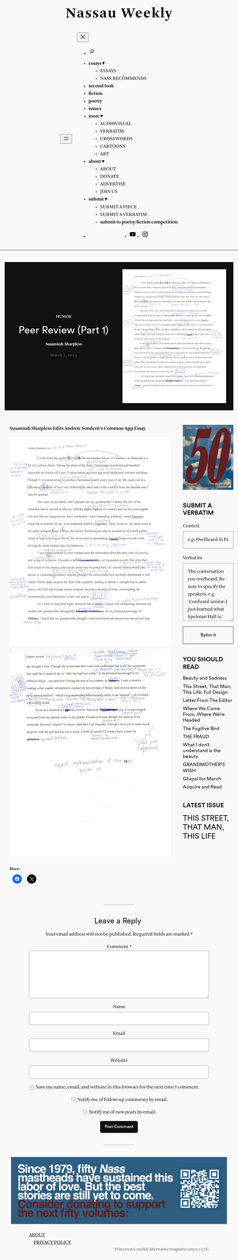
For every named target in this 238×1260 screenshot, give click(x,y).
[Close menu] (83, 37)
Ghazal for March (202, 778)
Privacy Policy (52, 1242)
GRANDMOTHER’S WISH (204, 767)
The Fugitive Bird (201, 728)
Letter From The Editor (207, 700)
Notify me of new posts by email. (122, 1112)
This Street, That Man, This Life (206, 827)
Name (119, 1006)
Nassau (91, 13)
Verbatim (192, 557)
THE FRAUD (196, 736)
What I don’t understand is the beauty (202, 750)
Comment (119, 946)
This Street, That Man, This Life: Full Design (207, 689)
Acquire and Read (202, 786)
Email (119, 1033)
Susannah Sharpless (64, 344)
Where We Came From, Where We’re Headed (204, 714)
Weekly (146, 13)
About (37, 1234)
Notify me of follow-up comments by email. (122, 1099)
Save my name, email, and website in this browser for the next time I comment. (117, 1087)
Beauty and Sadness (205, 678)
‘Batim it (208, 635)
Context (191, 526)
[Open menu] (66, 139)
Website (119, 1060)
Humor (63, 317)
